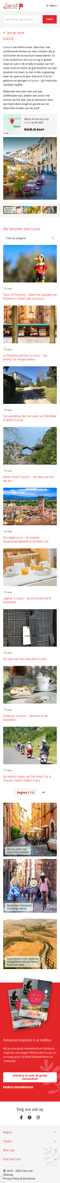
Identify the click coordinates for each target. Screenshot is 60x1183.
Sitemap (8, 1174)
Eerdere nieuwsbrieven (18, 1087)
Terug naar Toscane (15, 32)
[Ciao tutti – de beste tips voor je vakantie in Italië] (13, 5)
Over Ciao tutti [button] (12, 1159)
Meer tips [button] (9, 1150)
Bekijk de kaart (34, 129)
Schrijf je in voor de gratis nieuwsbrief (30, 1077)
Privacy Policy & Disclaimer (19, 1178)
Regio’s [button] (7, 1132)
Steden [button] (7, 1141)
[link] (43, 792)
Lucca (9, 288)
